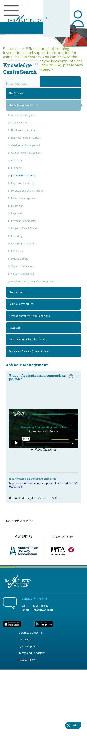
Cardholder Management (25, 145)
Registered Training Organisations (28, 351)
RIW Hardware (17, 292)
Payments (16, 213)
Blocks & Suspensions (23, 130)
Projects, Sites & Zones (24, 228)
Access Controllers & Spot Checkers (29, 316)
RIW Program (16, 93)
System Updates (29, 646)
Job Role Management (23, 175)
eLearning (16, 160)
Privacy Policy (27, 659)
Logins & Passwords (22, 183)
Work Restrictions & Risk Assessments (32, 281)
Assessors (14, 327)
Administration (19, 122)
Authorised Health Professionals (27, 339)
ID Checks (16, 168)
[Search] (37, 65)
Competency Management (26, 152)
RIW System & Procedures (23, 105)
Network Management (23, 198)
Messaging (17, 206)
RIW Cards (17, 251)
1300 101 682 (40, 605)
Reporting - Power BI (23, 243)
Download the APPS (31, 632)
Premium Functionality (23, 221)
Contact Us (25, 639)
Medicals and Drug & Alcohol (27, 190)
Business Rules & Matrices (26, 137)
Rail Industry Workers (21, 304)
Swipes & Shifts (19, 258)
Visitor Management (22, 273)
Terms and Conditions (32, 653)
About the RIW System (23, 115)
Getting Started (17, 81)
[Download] (36, 375)
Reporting (16, 236)
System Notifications (22, 266)
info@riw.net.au (43, 610)
